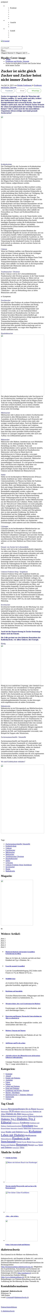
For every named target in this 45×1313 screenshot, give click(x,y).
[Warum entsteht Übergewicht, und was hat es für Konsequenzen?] (22, 1182)
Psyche (24, 1142)
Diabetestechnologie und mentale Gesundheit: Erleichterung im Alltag (20, 952)
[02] (17, 925)
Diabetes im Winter (27, 1114)
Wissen (8, 1084)
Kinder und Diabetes (14, 1132)
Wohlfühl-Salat (10, 979)
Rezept (31, 1145)
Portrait (19, 1142)
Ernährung (25, 1122)
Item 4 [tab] (3, 945)
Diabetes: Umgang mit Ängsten (16, 1030)
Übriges (8, 1099)
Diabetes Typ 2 (26, 1119)
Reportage (22, 1144)
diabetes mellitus (22, 1116)
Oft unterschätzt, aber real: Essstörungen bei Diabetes (23, 1003)
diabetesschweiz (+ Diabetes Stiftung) (19, 1095)
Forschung (27, 1125)
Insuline (20, 1128)
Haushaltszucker (12, 859)
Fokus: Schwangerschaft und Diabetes (18, 1244)
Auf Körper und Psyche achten (15, 1043)
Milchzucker (10, 852)
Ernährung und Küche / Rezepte (17, 61)
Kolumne (9, 1074)
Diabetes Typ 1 (8, 1119)
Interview (28, 1128)
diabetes (17, 1111)
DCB (11, 1111)
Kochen (25, 1132)
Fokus (8, 1082)
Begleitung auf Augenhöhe (14, 991)
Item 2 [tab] (3, 941)
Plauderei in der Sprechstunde (15, 1140)
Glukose (9, 848)
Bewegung (4, 1109)
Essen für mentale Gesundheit (15, 966)
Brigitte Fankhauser (24, 85)
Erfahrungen (16, 1123)
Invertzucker (10, 867)
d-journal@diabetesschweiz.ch (17, 1297)
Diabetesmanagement (8, 1116)
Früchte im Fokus (11, 1158)
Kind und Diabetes (12, 1088)
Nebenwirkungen (6, 1139)
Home (8, 59)
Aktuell (8, 1076)
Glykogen (9, 863)
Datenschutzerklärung (9, 1307)
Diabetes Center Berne (26, 1111)
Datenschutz (5, 1111)
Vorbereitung (15, 1147)
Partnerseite (10, 1097)
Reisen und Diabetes (8, 1145)
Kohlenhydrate (11, 846)
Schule (36, 1145)
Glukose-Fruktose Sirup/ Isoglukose (19, 865)
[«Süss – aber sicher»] (22, 1212)
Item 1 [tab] (3, 939)
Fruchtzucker (10, 850)
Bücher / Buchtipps (13, 1093)
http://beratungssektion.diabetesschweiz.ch (17, 1267)
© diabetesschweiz (8, 1311)
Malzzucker (10, 854)
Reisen (29, 1142)
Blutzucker (40, 1109)
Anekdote (9, 1080)
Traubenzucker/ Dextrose (15, 856)
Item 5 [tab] (3, 947)
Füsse (36, 1126)
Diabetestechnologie (35, 1116)
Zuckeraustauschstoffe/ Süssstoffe (18, 844)
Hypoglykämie (5, 1128)
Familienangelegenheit (14, 1126)
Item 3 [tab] (3, 943)
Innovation (14, 1128)
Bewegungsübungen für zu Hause (22, 1109)
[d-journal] (5, 41)
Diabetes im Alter (13, 1114)
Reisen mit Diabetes (37, 1142)
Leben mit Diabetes (13, 1086)
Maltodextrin (10, 871)
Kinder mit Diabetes (13, 1078)
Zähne (22, 1147)
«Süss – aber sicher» (12, 1216)
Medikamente (30, 1135)
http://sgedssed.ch (24, 1273)
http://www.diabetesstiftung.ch (13, 1277)
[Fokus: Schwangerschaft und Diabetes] (22, 1240)
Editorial (6, 1122)
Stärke (8, 861)
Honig (8, 869)
